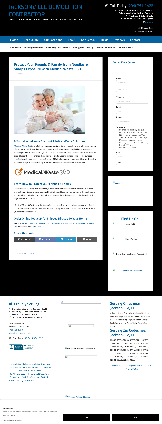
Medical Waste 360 (22, 146)
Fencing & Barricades (25, 380)
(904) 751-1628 (140, 5)
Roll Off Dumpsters (17, 374)
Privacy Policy (131, 369)
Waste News (29, 254)
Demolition (16, 364)
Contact (147, 365)
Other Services (34, 370)
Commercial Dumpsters (38, 374)
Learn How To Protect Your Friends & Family (42, 183)
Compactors (14, 377)
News (139, 365)
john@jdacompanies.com (20, 333)
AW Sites (37, 226)
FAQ (121, 365)
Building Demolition (31, 364)
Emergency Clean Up (32, 367)
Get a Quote (130, 365)
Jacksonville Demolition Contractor (45, 10)
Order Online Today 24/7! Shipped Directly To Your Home (50, 218)
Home (115, 365)
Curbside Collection (30, 377)
